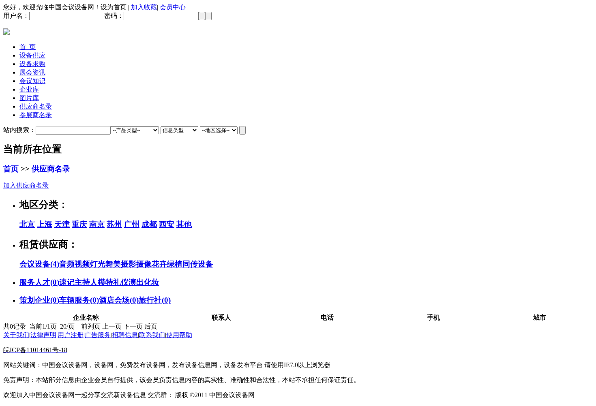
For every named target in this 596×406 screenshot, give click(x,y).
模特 (105, 282)
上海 (44, 224)
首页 (11, 169)
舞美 (113, 264)
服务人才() (39, 282)
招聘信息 (125, 334)
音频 (67, 264)
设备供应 (32, 55)
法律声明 (43, 334)
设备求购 (32, 63)
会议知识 (32, 80)
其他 (184, 224)
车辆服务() (79, 300)
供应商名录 (35, 106)
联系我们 (152, 334)
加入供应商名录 (26, 185)
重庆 (79, 224)
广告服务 (98, 334)
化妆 (151, 282)
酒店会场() (119, 300)
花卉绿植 (167, 264)
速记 (67, 282)
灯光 (97, 264)
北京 (27, 224)
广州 (131, 224)
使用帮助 (179, 334)
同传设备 (197, 264)
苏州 (114, 224)
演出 (136, 282)
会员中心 (173, 7)
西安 (166, 224)
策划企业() (39, 300)
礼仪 (121, 282)
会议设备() (39, 264)
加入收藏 (144, 7)
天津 (62, 224)
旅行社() (155, 300)
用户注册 (71, 334)
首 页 (27, 46)
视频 (82, 264)
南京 (97, 224)
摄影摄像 (136, 264)
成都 (149, 224)
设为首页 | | (143, 7)
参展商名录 (35, 114)
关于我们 (16, 334)
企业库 (29, 89)
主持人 (86, 282)
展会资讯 (32, 72)
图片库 (29, 97)
